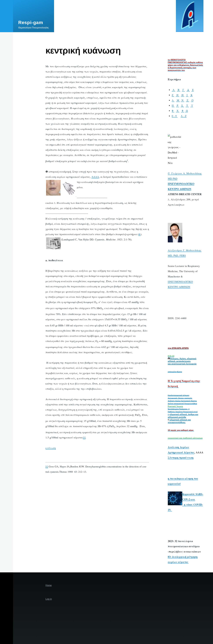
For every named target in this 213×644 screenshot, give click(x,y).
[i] (84, 437)
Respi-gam (30, 22)
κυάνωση (50, 448)
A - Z (183, 116)
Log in (48, 599)
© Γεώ (172, 173)
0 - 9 (175, 116)
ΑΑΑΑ (95, 176)
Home (48, 585)
